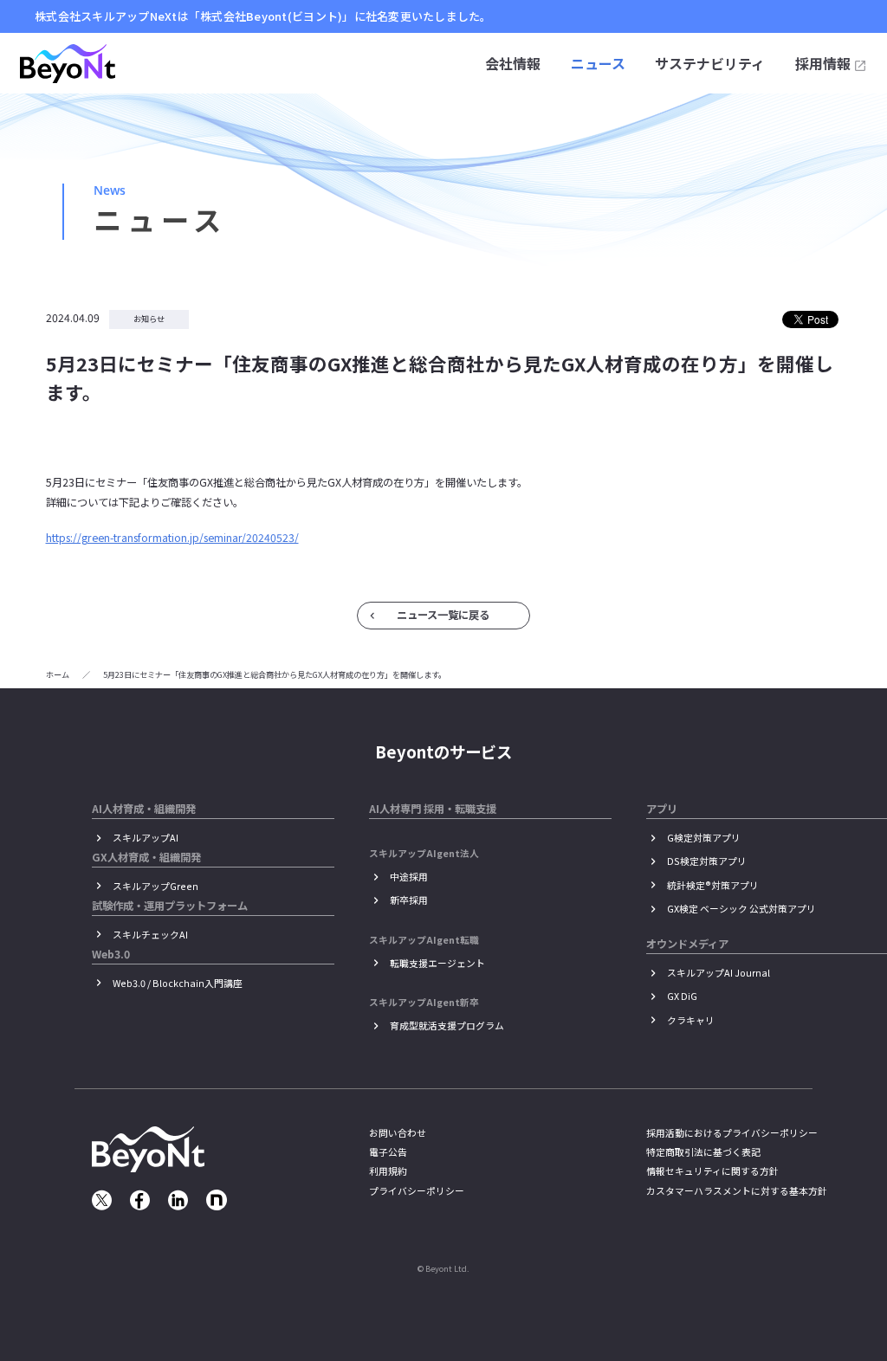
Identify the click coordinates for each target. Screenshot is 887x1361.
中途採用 (409, 876)
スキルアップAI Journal (718, 972)
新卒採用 (409, 899)
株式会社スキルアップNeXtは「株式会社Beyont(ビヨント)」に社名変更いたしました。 (263, 16)
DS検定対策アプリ (707, 861)
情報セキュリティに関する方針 (712, 1170)
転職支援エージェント (437, 963)
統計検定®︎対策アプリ (713, 885)
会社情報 (513, 63)
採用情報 (823, 63)
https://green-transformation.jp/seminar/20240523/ (172, 537)
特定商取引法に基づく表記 (703, 1151)
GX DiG (682, 996)
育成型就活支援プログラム (447, 1025)
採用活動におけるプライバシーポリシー (732, 1132)
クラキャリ (691, 1020)
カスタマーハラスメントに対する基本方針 (736, 1190)
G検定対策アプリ (704, 837)
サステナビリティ (710, 63)
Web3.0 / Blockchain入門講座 (178, 983)
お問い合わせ (397, 1132)
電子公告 (388, 1151)
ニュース (598, 63)
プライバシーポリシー (416, 1190)
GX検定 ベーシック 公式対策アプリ (741, 908)
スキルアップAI (145, 837)
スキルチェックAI (150, 934)
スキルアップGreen (155, 886)
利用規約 (388, 1170)
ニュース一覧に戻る (443, 614)
